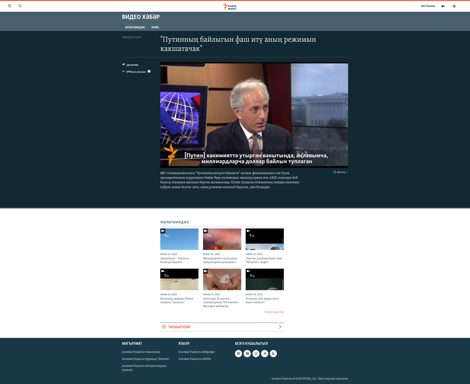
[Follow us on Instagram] (255, 353)
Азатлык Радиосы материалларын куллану (144, 368)
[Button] (130, 65)
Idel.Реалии (428, 6)
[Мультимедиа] (443, 6)
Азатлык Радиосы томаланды (141, 352)
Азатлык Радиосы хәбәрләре (196, 352)
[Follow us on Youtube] (247, 353)
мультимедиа (135, 27)
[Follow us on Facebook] (238, 353)
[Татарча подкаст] (454, 6)
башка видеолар (274, 312)
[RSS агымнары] (273, 353)
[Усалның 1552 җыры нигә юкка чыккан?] (265, 279)
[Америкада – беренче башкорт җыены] (179, 239)
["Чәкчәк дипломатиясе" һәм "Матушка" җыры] (265, 239)
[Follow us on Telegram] (264, 353)
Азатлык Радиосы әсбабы (194, 359)
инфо (155, 27)
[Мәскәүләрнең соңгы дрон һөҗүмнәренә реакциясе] (222, 239)
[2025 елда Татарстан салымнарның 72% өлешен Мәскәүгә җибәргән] (222, 279)
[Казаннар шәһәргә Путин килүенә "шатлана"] (179, 279)
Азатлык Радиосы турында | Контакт (145, 359)
